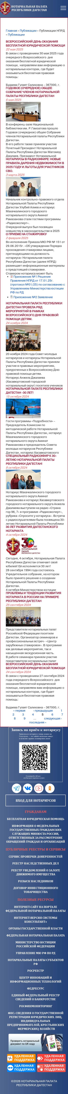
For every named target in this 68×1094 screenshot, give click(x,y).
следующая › (53, 718)
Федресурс (35, 988)
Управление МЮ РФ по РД (35, 953)
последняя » (37, 722)
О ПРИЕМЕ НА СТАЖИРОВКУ (26, 234)
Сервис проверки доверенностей (35, 856)
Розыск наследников (35, 881)
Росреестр (35, 970)
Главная (11, 31)
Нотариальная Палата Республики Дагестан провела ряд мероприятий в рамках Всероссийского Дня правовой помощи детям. (34, 311)
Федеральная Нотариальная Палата (35, 935)
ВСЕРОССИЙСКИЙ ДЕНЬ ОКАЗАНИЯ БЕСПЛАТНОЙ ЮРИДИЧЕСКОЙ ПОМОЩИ (35, 43)
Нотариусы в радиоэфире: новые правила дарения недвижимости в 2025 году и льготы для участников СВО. (35, 165)
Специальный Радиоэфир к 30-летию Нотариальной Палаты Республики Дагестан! (31, 460)
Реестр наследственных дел (35, 863)
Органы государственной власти (36, 928)
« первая (19, 711)
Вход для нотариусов (36, 800)
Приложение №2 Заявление (33, 297)
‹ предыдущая (43, 711)
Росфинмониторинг (35, 1006)
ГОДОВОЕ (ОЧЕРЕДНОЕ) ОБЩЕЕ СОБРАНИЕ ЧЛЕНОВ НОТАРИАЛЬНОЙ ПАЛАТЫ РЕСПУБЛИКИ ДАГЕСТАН (32, 92)
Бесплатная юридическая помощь (35, 819)
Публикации (28, 31)
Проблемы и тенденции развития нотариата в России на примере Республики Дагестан (33, 597)
